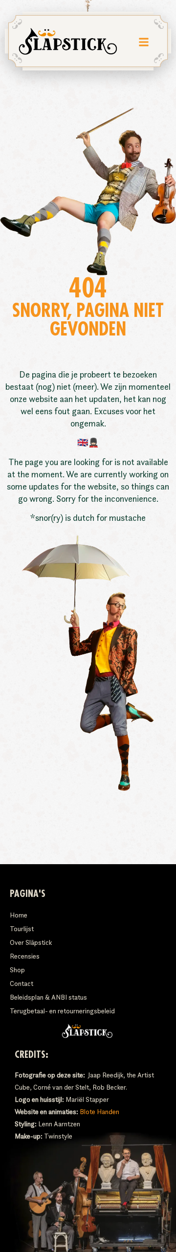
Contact (21, 983)
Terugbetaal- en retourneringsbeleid (62, 1010)
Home (18, 915)
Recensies (25, 956)
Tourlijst (22, 928)
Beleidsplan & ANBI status (48, 997)
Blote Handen (99, 1111)
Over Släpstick (31, 942)
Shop (17, 969)
